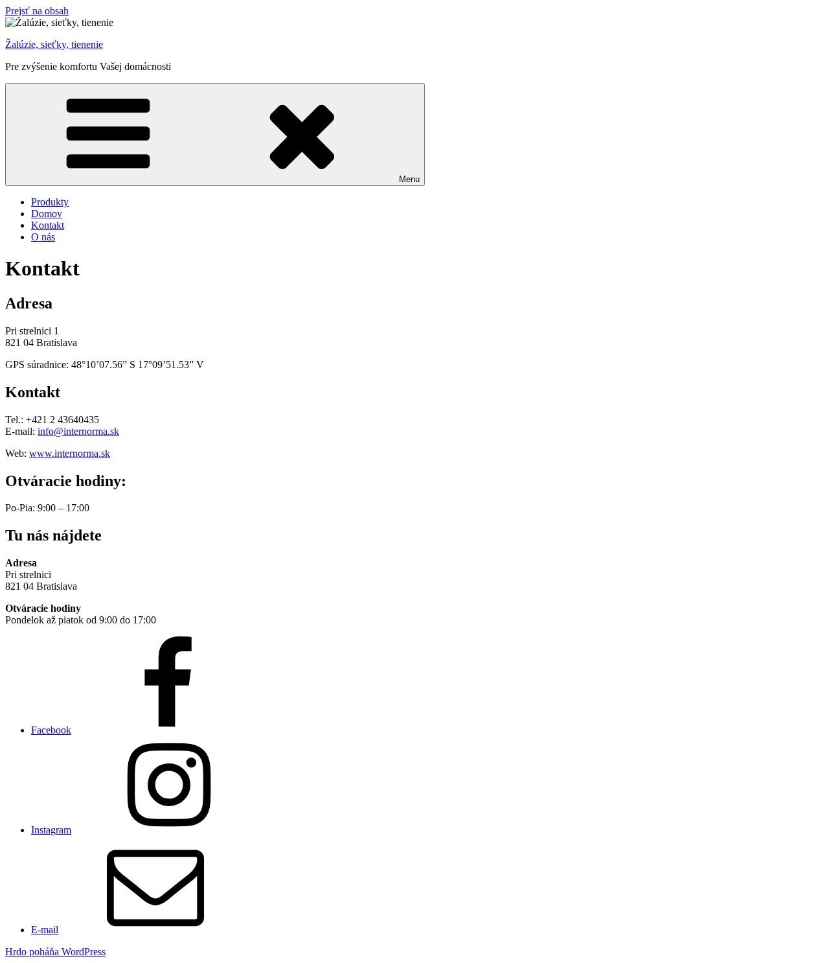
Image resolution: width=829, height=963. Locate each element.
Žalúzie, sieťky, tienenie (54, 44)
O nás (43, 236)
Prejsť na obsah (37, 10)
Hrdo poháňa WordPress (55, 951)
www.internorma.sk (69, 453)
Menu (409, 179)
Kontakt (47, 225)
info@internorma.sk (78, 431)
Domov (46, 213)
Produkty (50, 201)
